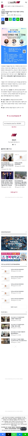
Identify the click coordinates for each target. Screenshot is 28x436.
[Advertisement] (14, 213)
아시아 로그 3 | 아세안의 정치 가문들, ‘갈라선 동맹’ (17, 325)
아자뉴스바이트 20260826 (17, 284)
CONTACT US (20, 428)
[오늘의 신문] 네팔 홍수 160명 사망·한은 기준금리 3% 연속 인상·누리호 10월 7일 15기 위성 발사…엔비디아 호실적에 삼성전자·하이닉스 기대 (7, 184)
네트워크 (13, 427)
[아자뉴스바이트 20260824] (5, 300)
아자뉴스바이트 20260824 (17, 298)
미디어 (3, 9)
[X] (15, 145)
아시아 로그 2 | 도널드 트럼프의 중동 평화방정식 (18, 332)
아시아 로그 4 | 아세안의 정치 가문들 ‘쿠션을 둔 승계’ (17, 318)
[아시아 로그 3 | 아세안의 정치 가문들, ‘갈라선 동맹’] (5, 326)
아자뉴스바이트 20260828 (18, 163)
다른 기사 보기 (14, 307)
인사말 (9, 427)
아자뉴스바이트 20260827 (17, 277)
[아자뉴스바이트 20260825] (5, 293)
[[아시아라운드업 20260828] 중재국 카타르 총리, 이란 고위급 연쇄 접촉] (7, 157)
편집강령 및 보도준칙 (20, 427)
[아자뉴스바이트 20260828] (21, 157)
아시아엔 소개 (4, 427)
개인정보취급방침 (12, 428)
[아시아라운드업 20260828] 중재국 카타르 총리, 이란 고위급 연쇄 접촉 (7, 165)
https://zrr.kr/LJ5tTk (16, 99)
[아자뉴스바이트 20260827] (5, 278)
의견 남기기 (14, 192)
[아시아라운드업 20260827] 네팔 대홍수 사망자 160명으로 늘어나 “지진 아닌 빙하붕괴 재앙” (21, 183)
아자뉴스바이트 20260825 (17, 291)
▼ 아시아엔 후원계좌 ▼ (14, 116)
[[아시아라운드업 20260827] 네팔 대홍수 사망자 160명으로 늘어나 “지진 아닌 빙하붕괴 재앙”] (21, 175)
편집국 (2, 15)
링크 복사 (14, 127)
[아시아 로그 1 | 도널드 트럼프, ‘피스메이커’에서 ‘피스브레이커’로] (5, 341)
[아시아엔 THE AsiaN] (14, 2)
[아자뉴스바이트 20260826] (5, 286)
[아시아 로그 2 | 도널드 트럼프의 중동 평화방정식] (5, 334)
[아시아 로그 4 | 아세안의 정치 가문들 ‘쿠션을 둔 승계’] (5, 319)
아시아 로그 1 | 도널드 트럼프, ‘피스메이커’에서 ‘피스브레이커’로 (19, 339)
